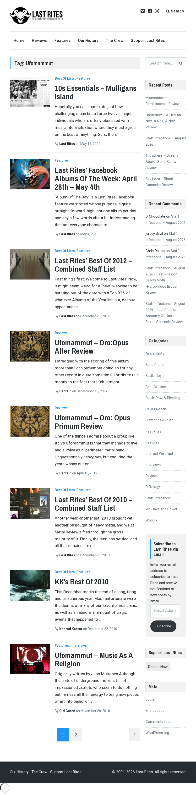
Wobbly (151, 520)
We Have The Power (161, 509)
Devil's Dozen (156, 409)
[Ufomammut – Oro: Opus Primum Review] (30, 421)
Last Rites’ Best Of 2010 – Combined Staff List (93, 503)
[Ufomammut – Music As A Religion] (30, 659)
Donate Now (158, 667)
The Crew (115, 40)
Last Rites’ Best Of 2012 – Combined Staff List (93, 264)
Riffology (153, 487)
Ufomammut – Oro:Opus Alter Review (92, 346)
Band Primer (155, 364)
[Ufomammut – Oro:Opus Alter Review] (30, 346)
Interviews (79, 645)
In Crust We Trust (159, 453)
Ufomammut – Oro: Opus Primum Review (92, 421)
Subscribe (163, 626)
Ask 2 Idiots (155, 353)
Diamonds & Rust (159, 420)
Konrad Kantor (71, 629)
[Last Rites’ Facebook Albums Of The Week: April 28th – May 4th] (30, 174)
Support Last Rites (148, 40)
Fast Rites (153, 431)
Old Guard (67, 711)
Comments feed (158, 721)
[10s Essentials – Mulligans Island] (30, 92)
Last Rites (67, 144)
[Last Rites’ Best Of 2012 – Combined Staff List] (30, 264)
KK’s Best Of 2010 (82, 581)
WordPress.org (157, 733)
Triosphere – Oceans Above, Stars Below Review (162, 161)
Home (19, 40)
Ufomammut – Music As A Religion (94, 659)
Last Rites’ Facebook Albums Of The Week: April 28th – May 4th (96, 178)
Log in (150, 699)
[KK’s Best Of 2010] (30, 585)
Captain (65, 391)
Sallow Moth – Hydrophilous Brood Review (161, 286)
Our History (88, 40)
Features (62, 40)
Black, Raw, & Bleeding (163, 398)
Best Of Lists (65, 78)
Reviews (39, 40)
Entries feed (155, 710)
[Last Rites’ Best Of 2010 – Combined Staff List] (30, 503)
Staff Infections (158, 498)
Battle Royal (155, 375)
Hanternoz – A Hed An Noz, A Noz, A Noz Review (163, 121)
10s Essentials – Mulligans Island (95, 92)
